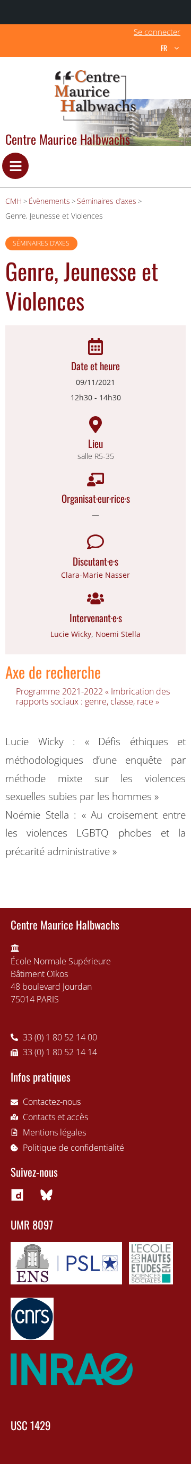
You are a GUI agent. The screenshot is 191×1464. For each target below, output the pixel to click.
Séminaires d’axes (41, 243)
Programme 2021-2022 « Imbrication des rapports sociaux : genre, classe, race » (93, 696)
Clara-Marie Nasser (95, 575)
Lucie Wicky (70, 634)
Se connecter (157, 31)
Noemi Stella (118, 634)
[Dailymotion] (17, 1194)
